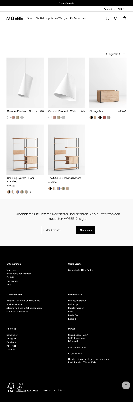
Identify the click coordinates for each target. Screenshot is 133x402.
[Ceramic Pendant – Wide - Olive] (58, 117)
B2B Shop (73, 304)
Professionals (78, 18)
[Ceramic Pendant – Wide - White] (50, 117)
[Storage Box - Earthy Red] (104, 117)
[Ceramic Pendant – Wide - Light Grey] (63, 117)
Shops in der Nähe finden (80, 270)
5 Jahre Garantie (14, 304)
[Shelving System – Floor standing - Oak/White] (13, 191)
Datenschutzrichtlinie (17, 311)
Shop (30, 18)
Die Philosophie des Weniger (52, 18)
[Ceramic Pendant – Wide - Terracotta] (54, 117)
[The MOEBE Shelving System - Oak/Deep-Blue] (58, 188)
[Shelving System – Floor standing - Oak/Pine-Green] (22, 191)
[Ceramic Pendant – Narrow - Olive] (17, 117)
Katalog (72, 318)
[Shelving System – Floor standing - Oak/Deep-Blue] (17, 191)
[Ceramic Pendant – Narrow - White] (8, 117)
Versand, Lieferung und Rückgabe (23, 300)
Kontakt (10, 277)
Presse (71, 311)
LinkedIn (10, 349)
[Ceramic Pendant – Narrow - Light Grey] (22, 117)
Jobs (8, 284)
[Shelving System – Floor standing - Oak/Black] (8, 191)
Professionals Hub (77, 300)
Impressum (12, 280)
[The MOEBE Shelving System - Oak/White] (54, 188)
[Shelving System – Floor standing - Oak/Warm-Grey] (26, 191)
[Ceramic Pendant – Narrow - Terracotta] (13, 117)
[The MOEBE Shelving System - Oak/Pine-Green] (63, 188)
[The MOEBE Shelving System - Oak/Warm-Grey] (67, 188)
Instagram (11, 338)
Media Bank (74, 315)
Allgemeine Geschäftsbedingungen (24, 307)
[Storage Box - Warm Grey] (108, 117)
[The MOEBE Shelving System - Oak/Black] (50, 188)
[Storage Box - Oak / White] (95, 117)
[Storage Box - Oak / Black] (91, 117)
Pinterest (11, 345)
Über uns (11, 270)
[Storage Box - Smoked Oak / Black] (100, 117)
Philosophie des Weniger (18, 273)
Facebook (11, 342)
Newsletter (12, 334)
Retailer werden (76, 307)
